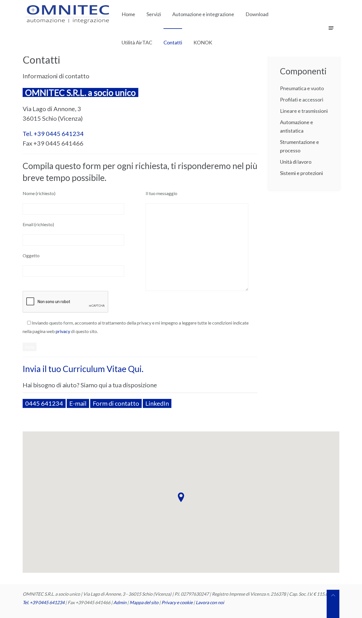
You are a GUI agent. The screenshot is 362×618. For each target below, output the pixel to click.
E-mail (78, 403)
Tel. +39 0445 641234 (53, 133)
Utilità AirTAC (137, 42)
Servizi (153, 14)
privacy (63, 331)
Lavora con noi (210, 602)
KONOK (202, 42)
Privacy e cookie (177, 602)
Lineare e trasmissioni (304, 111)
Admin (119, 602)
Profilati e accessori (301, 99)
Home (128, 14)
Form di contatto (116, 403)
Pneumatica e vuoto (302, 88)
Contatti (172, 42)
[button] (181, 497)
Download (256, 14)
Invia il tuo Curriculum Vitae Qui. (83, 369)
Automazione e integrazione (203, 14)
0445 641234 (44, 403)
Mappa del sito (144, 602)
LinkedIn (157, 403)
